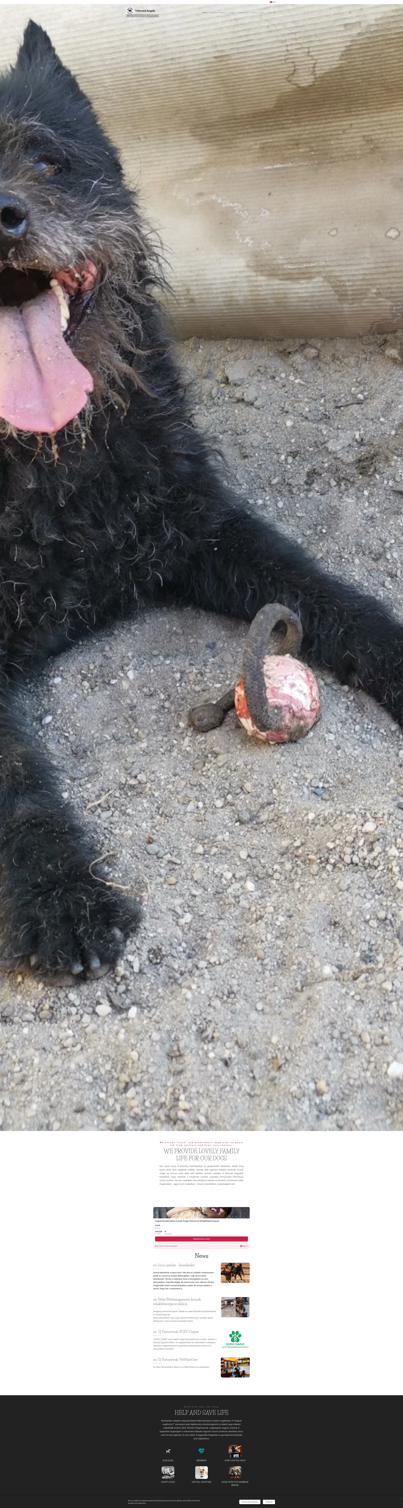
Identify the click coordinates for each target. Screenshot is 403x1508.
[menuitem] (206, 12)
